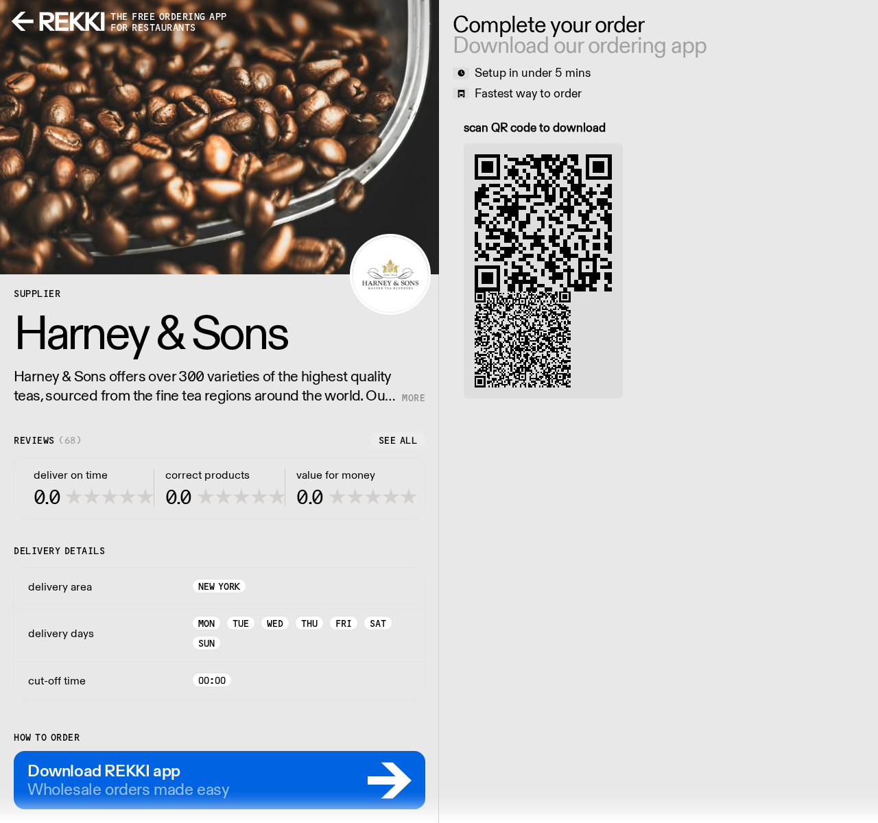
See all (398, 440)
